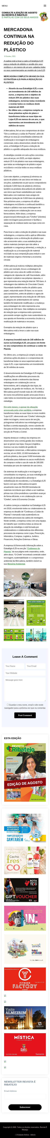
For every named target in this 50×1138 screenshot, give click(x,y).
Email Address (10, 1091)
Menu (5, 6)
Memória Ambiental (16, 564)
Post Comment (25, 715)
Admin (32, 1135)
